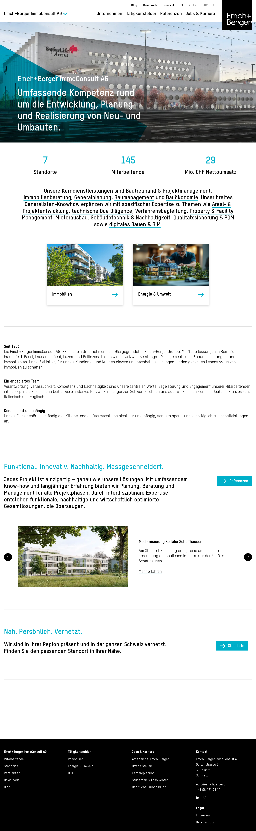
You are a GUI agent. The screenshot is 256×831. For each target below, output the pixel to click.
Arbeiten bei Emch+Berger (150, 759)
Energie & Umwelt (154, 294)
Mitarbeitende (14, 759)
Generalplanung (92, 197)
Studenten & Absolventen (150, 780)
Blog (134, 5)
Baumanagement (134, 197)
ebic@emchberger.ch (211, 784)
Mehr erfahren (150, 571)
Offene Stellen (142, 766)
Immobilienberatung (47, 197)
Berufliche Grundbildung (149, 787)
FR (188, 5)
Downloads (150, 5)
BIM (70, 773)
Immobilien (62, 294)
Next (248, 557)
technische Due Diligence (102, 211)
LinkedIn (197, 797)
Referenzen (171, 13)
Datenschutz (205, 822)
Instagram (204, 797)
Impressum (204, 815)
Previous (8, 557)
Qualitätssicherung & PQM (203, 217)
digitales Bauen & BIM (135, 224)
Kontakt (169, 5)
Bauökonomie (182, 197)
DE (182, 5)
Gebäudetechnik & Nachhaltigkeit (130, 217)
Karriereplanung (143, 773)
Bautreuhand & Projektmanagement (168, 190)
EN (194, 5)
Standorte (236, 645)
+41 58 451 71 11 (208, 790)
